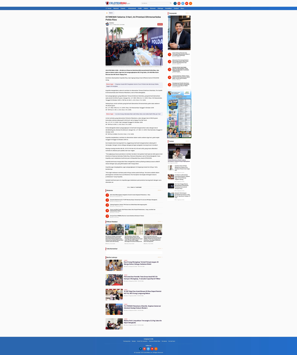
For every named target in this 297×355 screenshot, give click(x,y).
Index (160, 190)
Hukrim (146, 8)
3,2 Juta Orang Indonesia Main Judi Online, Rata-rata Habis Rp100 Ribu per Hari (137, 114)
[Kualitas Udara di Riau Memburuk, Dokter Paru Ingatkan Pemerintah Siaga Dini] (171, 167)
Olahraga (160, 8)
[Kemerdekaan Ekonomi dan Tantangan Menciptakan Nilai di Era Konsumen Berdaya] (179, 33)
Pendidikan (168, 8)
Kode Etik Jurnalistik (142, 341)
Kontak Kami (171, 341)
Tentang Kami (126, 341)
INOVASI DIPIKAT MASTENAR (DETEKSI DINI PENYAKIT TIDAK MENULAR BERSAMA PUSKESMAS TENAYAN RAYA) (180, 69)
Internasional (132, 8)
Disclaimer (164, 341)
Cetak (160, 24)
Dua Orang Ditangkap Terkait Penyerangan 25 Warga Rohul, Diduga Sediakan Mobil (141, 263)
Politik (140, 8)
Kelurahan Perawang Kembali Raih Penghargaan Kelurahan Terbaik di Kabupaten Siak (180, 61)
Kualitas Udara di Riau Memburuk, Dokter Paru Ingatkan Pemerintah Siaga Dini (182, 168)
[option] (115, 235)
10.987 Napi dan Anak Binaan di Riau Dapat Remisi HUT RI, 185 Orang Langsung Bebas (142, 292)
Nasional (116, 8)
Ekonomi (152, 8)
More (182, 8)
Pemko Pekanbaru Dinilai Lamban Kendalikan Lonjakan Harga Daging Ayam (179, 160)
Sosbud (176, 8)
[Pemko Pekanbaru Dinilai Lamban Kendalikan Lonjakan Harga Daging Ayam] (179, 151)
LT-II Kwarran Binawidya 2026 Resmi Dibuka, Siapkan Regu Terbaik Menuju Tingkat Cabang (182, 177)
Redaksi (111, 23)
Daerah (123, 8)
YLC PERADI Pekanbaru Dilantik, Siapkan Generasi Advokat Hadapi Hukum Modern (142, 307)
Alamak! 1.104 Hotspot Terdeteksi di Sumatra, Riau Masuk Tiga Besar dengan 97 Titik (182, 195)
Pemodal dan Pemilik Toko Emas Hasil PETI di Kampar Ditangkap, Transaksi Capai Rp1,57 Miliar (142, 278)
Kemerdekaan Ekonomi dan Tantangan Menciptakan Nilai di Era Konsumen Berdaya (181, 54)
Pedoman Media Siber (154, 341)
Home (109, 8)
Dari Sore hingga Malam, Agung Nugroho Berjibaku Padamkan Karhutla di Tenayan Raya (182, 186)
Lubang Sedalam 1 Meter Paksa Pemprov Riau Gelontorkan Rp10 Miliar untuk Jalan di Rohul (181, 77)
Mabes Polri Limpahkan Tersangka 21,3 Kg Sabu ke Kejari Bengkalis (143, 321)
